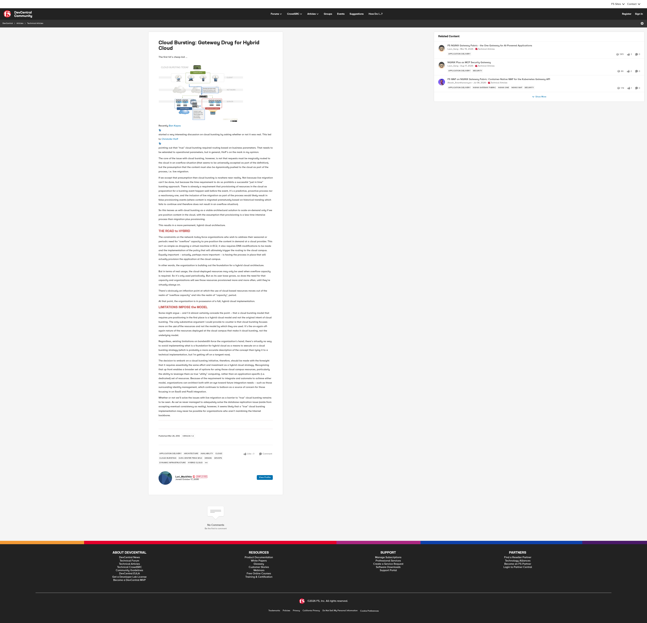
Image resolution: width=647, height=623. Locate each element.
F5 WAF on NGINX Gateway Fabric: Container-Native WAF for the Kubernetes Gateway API (499, 79)
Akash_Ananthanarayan (460, 83)
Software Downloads (388, 567)
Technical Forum (129, 560)
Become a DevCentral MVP (129, 580)
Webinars (258, 570)
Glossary (259, 564)
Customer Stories (259, 567)
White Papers (259, 560)
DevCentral (8, 23)
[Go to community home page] (18, 14)
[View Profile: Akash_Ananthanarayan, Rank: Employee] (441, 82)
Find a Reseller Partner (517, 557)
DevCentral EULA (129, 573)
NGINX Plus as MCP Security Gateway (469, 62)
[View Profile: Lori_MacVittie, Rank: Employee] (165, 478)
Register (626, 13)
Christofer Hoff (170, 138)
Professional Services (388, 560)
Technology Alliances (517, 560)
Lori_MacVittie (183, 476)
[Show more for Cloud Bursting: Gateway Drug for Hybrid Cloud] (206, 463)
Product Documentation (259, 557)
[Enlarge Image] (216, 91)
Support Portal (388, 570)
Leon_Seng (453, 49)
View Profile (265, 477)
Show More (540, 96)
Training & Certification (258, 577)
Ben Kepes (175, 125)
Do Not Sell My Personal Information (340, 610)
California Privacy (311, 610)
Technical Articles (35, 23)
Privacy (296, 610)
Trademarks (274, 610)
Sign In (639, 13)
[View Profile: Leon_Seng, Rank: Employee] (441, 48)
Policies (286, 610)
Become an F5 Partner (517, 564)
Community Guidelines (129, 570)
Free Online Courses (259, 573)
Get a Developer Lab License (129, 577)
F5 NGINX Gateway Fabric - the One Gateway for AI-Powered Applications (490, 45)
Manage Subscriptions (388, 557)
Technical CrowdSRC (129, 567)
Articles (20, 23)
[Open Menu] (642, 23)
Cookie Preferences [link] (369, 611)
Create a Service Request (388, 564)
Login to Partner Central (517, 567)
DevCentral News (129, 557)
